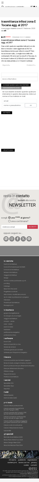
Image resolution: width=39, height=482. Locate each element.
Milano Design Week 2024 (12, 442)
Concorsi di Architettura (11, 270)
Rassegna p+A (8, 305)
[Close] (1, 481)
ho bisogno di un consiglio (12, 316)
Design (6, 278)
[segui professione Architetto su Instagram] (11, 238)
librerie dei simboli (10, 347)
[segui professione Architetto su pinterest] (29, 238)
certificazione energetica (12, 332)
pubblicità (22, 460)
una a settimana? (19, 221)
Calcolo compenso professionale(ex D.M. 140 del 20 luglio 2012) (15, 417)
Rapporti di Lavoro (10, 374)
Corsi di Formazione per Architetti (14, 267)
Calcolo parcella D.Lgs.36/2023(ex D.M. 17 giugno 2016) (14, 409)
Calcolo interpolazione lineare (13, 428)
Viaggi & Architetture (10, 275)
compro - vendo (9, 321)
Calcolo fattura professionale (13, 406)
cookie (26, 465)
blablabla (7, 329)
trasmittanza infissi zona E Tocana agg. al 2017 (18, 41)
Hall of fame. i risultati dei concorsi (15, 294)
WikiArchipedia (8, 395)
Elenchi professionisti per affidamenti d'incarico (19, 366)
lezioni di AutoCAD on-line (12, 344)
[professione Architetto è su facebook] (17, 238)
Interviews (7, 300)
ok (31, 105)
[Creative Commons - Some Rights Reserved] (19, 468)
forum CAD (7, 341)
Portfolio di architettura (11, 377)
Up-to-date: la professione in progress (16, 297)
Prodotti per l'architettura (12, 302)
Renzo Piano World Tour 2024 (13, 440)
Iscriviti (33, 227)
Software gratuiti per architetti (13, 350)
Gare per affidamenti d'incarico (14, 368)
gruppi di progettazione (11, 313)
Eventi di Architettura (10, 264)
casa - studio (8, 324)
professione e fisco (10, 335)
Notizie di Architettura (10, 272)
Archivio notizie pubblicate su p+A (15, 281)
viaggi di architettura (10, 318)
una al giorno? (20, 217)
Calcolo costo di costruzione (13, 425)
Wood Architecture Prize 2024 (13, 445)
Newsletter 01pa (9, 386)
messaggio (5, 28)
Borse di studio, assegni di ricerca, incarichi (17, 363)
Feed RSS (7, 389)
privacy (34, 462)
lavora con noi (24, 462)
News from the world (10, 289)
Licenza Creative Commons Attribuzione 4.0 (29, 472)
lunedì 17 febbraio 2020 (26, 28)
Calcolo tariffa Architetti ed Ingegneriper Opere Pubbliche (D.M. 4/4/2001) (15, 421)
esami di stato (8, 327)
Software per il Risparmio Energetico (15, 352)
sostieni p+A (12, 462)
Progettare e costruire (10, 291)
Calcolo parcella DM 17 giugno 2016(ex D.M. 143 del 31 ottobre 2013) (15, 413)
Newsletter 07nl (8, 383)
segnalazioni (32, 460)
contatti (34, 465)
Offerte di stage (9, 371)
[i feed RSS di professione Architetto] (6, 238)
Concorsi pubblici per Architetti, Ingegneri (17, 360)
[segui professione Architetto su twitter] (23, 238)
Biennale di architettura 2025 (13, 437)
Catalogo (7, 286)
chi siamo (12, 460)
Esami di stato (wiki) (10, 398)
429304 (27, 37)
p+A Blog (7, 283)
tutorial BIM (7, 431)
